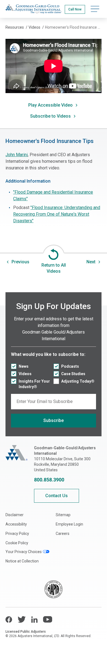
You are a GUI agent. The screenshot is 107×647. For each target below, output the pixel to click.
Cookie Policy (16, 543)
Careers (62, 533)
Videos (25, 374)
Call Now (74, 9)
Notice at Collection (22, 561)
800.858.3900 (49, 480)
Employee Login (69, 524)
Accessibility (16, 524)
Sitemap (63, 515)
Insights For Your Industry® (34, 384)
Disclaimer (14, 515)
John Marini (16, 154)
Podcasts (70, 366)
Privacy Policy (17, 533)
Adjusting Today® (77, 381)
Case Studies (73, 374)
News (24, 366)
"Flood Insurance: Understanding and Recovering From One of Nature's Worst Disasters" (56, 214)
